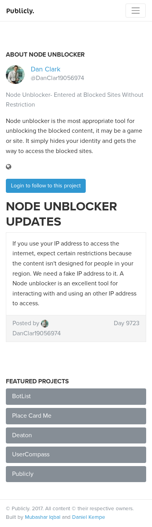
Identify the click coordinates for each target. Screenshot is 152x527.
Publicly (23, 474)
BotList (21, 396)
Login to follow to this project (46, 185)
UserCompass (30, 454)
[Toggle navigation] (135, 11)
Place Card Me (31, 416)
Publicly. (20, 10)
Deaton (22, 435)
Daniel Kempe (88, 517)
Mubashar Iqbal (42, 517)
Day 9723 (127, 323)
